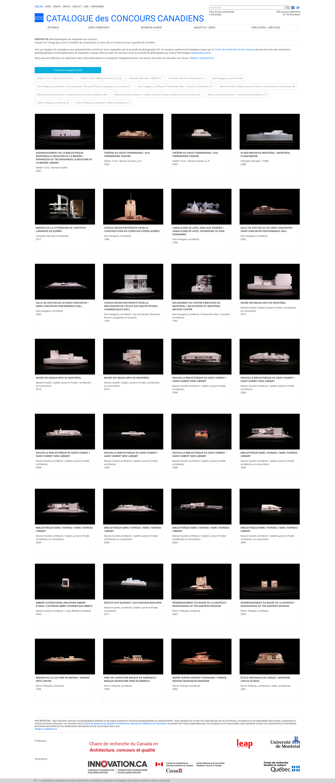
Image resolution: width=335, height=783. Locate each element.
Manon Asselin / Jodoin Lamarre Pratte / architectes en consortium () (257, 86)
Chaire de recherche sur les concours (235, 49)
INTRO (48, 6)
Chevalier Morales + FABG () (145, 78)
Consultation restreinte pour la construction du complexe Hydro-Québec (132, 229)
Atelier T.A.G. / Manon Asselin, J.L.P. (122, 161)
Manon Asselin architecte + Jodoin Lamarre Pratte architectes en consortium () (157, 94)
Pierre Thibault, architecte (186, 610)
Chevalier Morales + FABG (255, 161)
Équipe (57, 6)
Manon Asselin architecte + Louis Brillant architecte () (237, 94)
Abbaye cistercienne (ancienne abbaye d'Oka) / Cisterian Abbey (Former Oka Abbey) (64, 604)
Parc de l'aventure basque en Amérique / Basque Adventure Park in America (130, 679)
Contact (76, 6)
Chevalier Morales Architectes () (186, 78)
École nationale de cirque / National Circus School (265, 679)
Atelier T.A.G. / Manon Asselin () (55, 78)
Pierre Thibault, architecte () (53, 102)
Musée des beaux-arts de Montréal (263, 302)
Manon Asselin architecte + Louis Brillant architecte (63, 610)
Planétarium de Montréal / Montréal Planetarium (265, 154)
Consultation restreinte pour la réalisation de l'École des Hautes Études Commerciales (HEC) (131, 306)
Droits (66, 6)
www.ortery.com (201, 52)
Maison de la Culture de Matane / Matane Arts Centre (63, 679)
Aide (86, 6)
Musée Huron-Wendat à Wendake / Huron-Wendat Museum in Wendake (199, 679)
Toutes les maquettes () (68, 70)
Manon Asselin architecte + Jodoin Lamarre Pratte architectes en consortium (267, 462)
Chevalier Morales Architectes (52, 236)
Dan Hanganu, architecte (117, 236)
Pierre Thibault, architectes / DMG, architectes (265, 685)
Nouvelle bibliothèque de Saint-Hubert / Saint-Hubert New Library (199, 379)
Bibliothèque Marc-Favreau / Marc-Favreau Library (269, 454)
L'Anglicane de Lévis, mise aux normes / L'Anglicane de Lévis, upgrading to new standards (198, 231)
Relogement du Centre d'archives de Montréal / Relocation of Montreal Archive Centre (196, 306)
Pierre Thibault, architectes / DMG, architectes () (103, 102)
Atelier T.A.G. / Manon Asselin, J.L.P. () (101, 78)
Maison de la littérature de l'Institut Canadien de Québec (61, 229)
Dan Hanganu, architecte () (227, 78)
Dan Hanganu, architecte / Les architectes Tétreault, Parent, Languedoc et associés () (83, 86)
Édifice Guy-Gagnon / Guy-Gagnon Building (133, 602)
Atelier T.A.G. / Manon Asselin (51, 167)
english (39, 6)
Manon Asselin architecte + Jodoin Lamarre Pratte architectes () (72, 94)
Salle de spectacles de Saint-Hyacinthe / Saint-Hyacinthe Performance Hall (267, 229)
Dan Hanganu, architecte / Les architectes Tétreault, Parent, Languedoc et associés (132, 316)
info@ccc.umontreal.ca (201, 58)
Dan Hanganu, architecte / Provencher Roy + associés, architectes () (175, 86)
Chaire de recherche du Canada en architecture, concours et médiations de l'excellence (125, 723)
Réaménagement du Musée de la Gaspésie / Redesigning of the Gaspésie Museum (199, 604)
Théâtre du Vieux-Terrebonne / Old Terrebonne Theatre (127, 154)
